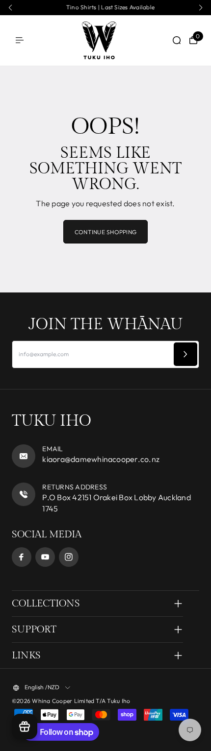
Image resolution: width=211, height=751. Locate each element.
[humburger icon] (19, 40)
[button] (10, 7)
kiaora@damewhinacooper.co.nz (100, 459)
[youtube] (45, 557)
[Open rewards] (24, 726)
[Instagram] (69, 557)
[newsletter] (185, 354)
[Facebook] (21, 557)
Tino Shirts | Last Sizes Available (105, 7)
